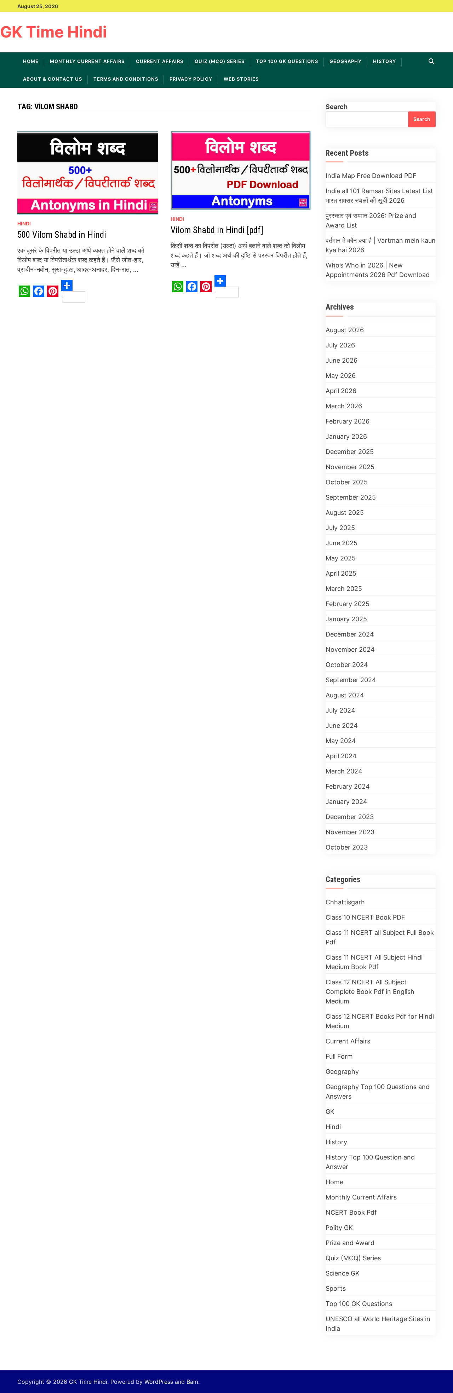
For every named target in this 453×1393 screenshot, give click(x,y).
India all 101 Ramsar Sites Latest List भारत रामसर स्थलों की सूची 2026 (379, 195)
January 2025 (346, 619)
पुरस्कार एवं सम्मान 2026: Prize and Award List (371, 220)
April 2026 (341, 391)
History (384, 61)
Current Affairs (159, 61)
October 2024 (347, 664)
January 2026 (346, 436)
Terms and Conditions (125, 79)
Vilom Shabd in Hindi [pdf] (217, 230)
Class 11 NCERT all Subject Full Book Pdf (380, 937)
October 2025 (347, 482)
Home (31, 61)
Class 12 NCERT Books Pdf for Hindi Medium (380, 1021)
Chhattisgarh (345, 902)
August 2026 (345, 330)
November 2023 (350, 832)
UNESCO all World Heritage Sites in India (378, 1323)
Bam (192, 1381)
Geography (345, 61)
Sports (336, 1288)
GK (330, 1111)
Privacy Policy (191, 79)
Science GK (343, 1273)
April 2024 (341, 756)
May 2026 (341, 375)
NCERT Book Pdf (351, 1212)
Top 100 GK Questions (287, 61)
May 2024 (341, 740)
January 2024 (346, 801)
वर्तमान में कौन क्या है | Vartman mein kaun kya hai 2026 (381, 245)
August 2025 (345, 512)
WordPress (158, 1381)
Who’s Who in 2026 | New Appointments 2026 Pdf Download (378, 269)
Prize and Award (350, 1243)
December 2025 (350, 451)
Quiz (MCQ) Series (220, 61)
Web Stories (241, 79)
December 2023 (350, 817)
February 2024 (348, 786)
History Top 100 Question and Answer (370, 1161)
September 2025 (351, 497)
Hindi (24, 223)
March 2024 (344, 771)
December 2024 (350, 634)
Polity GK (339, 1227)
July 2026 (340, 345)
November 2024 (350, 649)
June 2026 (341, 360)
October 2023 (347, 847)
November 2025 (350, 467)
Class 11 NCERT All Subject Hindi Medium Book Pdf (374, 962)
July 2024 (340, 710)
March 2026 (344, 406)
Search (337, 106)
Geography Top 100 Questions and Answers (378, 1091)
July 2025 (340, 527)
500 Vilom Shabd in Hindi (61, 235)
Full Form (339, 1056)
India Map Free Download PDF (371, 175)
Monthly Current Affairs (87, 61)
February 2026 (347, 421)
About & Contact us (52, 79)
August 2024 (345, 695)
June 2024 (342, 725)
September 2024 (351, 680)
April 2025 (341, 573)
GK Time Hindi (53, 32)
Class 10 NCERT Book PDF (365, 917)
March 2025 (344, 588)
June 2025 (341, 543)
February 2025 (347, 604)
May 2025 (341, 558)
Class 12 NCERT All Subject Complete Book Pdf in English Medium (370, 991)
